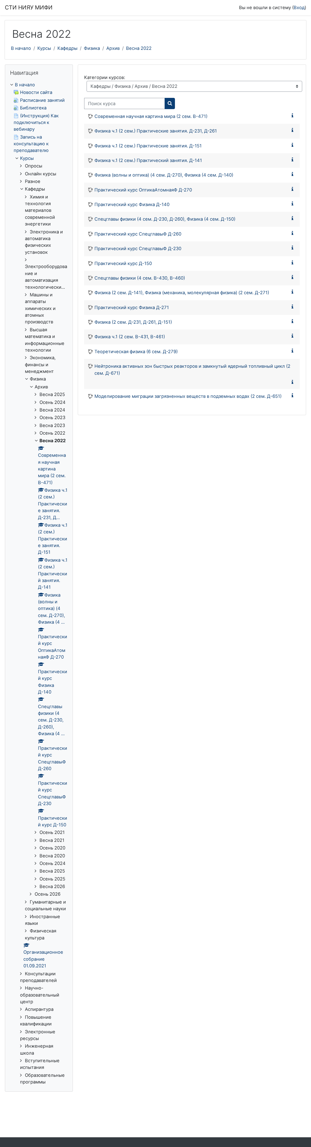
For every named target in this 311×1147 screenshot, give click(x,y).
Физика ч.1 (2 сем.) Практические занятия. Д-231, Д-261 (155, 131)
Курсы (44, 48)
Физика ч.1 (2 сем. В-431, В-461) (129, 336)
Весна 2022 (139, 48)
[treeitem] (39, 583)
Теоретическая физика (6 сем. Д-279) (136, 351)
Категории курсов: (104, 77)
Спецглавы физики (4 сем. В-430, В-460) (139, 278)
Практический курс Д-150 (123, 263)
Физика (92, 48)
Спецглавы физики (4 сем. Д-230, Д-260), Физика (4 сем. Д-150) (164, 219)
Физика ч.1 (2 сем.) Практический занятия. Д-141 (148, 160)
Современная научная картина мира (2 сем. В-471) (150, 116)
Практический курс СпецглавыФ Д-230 (137, 248)
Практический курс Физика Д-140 (131, 204)
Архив (113, 48)
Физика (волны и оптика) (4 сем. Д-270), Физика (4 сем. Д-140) (163, 175)
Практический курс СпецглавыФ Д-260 (137, 234)
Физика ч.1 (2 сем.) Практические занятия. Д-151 (148, 146)
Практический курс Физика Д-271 (131, 307)
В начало (21, 48)
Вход (299, 7)
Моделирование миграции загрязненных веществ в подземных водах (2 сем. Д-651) (188, 396)
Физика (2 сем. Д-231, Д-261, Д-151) (133, 322)
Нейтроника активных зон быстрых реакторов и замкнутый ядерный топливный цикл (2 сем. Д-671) (192, 369)
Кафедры (67, 48)
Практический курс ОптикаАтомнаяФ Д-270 (143, 190)
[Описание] (293, 116)
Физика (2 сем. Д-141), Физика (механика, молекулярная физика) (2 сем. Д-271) (181, 292)
